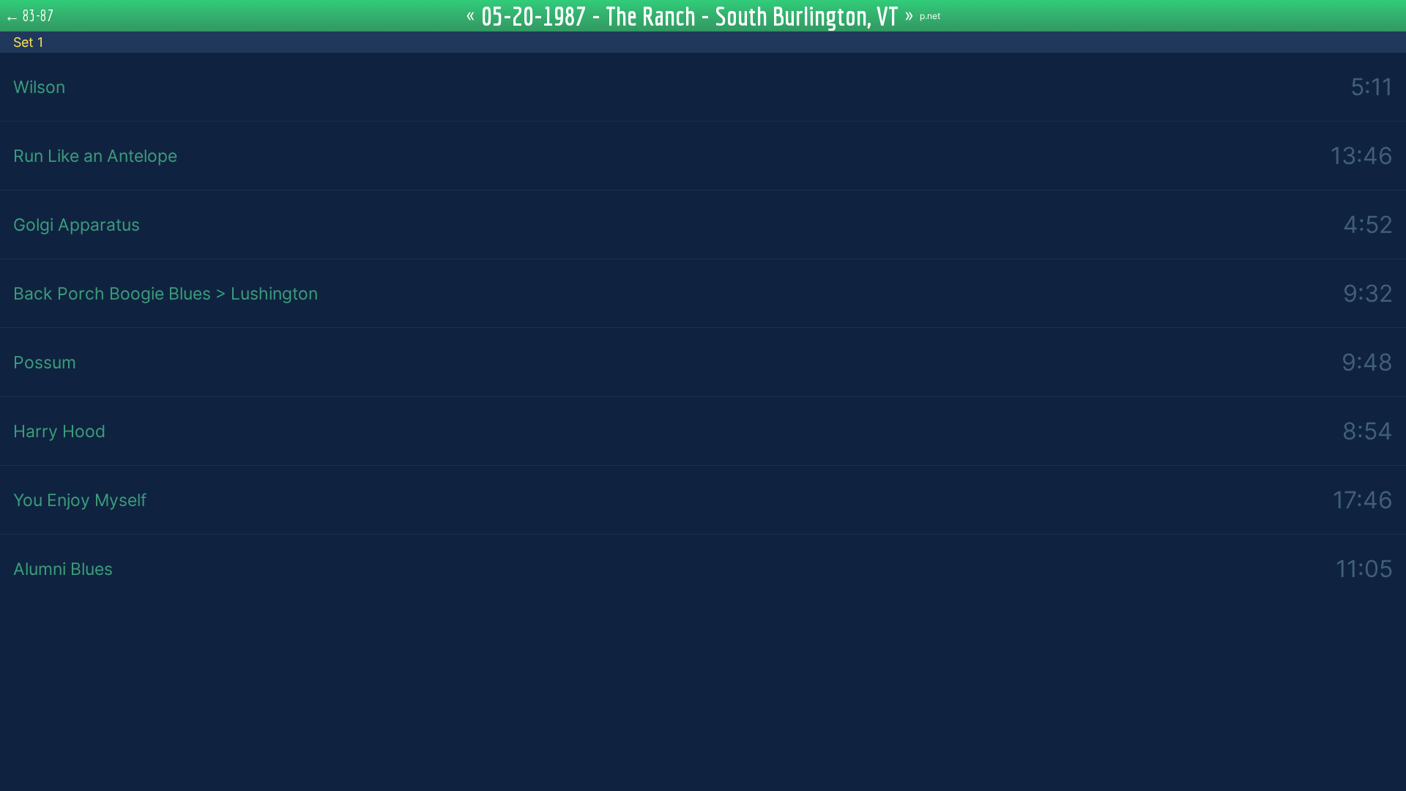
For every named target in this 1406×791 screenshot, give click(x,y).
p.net (930, 15)
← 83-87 (28, 15)
